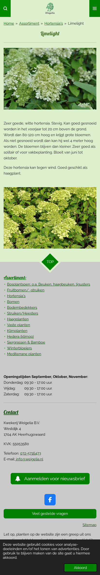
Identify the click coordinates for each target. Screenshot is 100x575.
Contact (11, 412)
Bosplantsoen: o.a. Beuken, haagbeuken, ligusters (48, 284)
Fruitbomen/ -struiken (25, 290)
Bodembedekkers (22, 307)
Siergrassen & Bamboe (26, 342)
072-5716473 (30, 453)
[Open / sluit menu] (94, 8)
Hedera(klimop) (20, 336)
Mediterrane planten (24, 354)
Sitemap (89, 525)
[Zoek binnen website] (5, 8)
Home (9, 23)
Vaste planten (18, 325)
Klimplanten (17, 331)
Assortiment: (15, 277)
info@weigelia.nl (29, 459)
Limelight (76, 23)
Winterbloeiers (19, 348)
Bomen (13, 302)
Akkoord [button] (80, 568)
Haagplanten (18, 319)
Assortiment (29, 23)
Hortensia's (53, 23)
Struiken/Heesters (22, 313)
